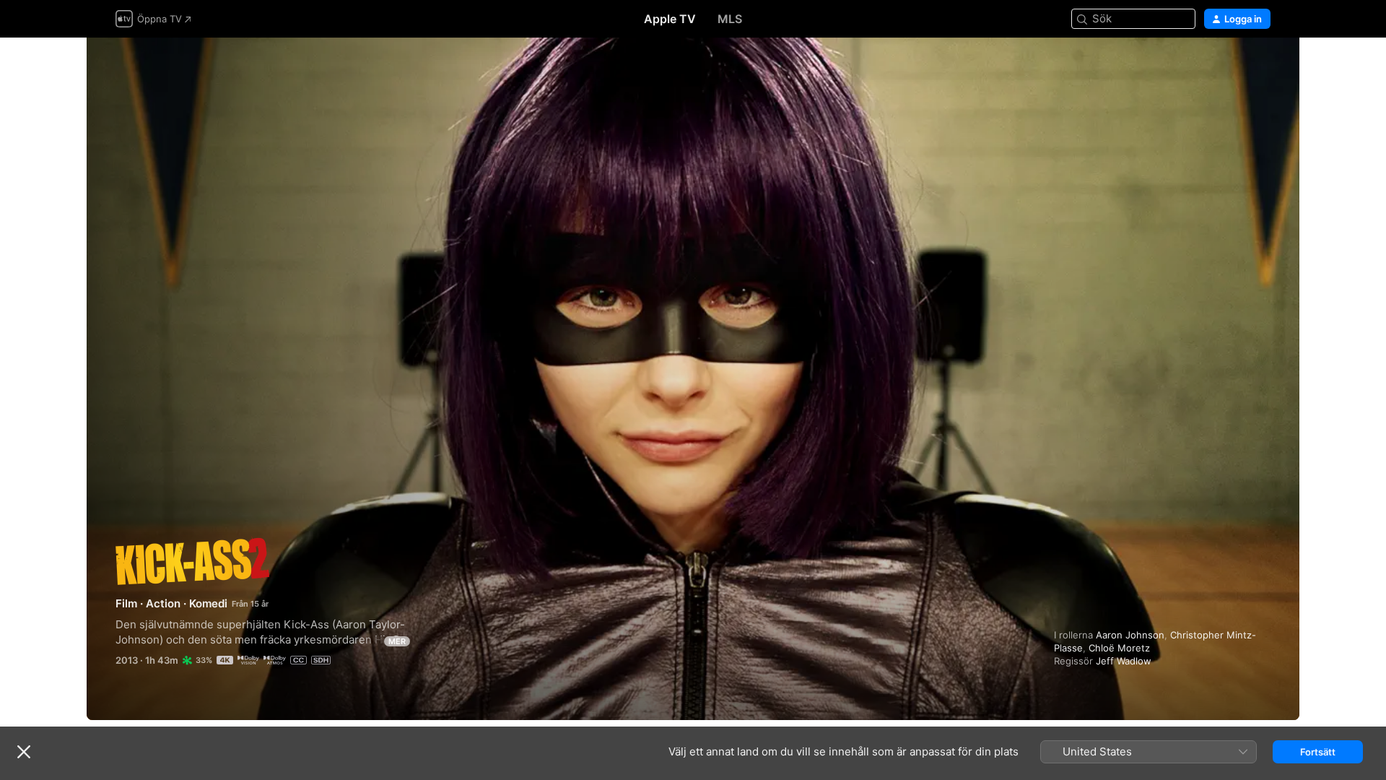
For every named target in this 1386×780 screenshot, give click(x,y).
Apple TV (670, 19)
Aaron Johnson (1130, 635)
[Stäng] (23, 751)
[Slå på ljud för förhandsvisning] (1260, 66)
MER (397, 641)
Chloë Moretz (1119, 648)
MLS (730, 19)
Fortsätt (1317, 752)
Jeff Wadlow (1123, 661)
